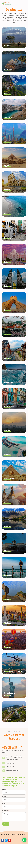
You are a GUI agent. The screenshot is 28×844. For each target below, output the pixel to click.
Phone (4, 803)
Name (4, 789)
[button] (25, 3)
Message (5, 810)
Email (4, 796)
